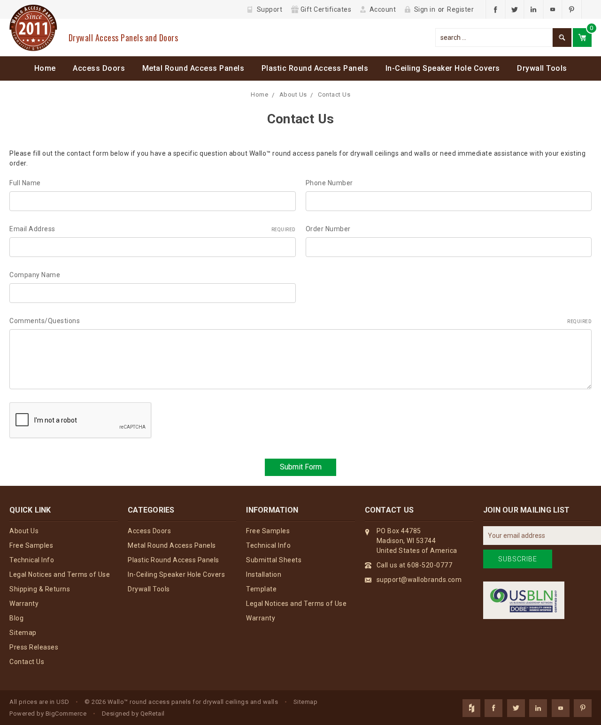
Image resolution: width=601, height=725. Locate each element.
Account (383, 9)
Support (270, 9)
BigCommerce (66, 713)
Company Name (34, 275)
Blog (16, 618)
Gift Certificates (326, 9)
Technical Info (31, 560)
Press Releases (33, 647)
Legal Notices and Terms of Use (59, 574)
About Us (293, 94)
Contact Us (334, 94)
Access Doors (99, 68)
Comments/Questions (300, 321)
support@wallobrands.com (419, 579)
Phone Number (329, 183)
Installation (263, 574)
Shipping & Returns (39, 589)
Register (460, 9)
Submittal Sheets (273, 560)
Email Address (152, 229)
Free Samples (31, 545)
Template (261, 589)
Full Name (25, 183)
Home (45, 68)
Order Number (328, 229)
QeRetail (152, 713)
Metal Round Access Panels (193, 68)
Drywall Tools (542, 68)
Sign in (425, 9)
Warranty (24, 603)
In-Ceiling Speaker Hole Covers (442, 68)
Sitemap (23, 632)
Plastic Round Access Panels (315, 68)
